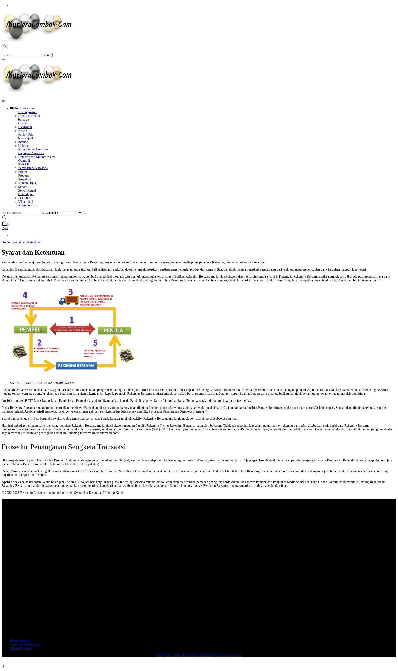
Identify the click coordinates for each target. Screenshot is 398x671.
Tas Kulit (24, 198)
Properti (23, 175)
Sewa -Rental (27, 190)
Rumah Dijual (27, 183)
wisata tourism (27, 205)
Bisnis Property (20, 640)
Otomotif (24, 160)
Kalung (23, 145)
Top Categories (24, 108)
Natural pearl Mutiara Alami (36, 157)
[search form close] (3, 60)
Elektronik (25, 127)
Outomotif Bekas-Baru (25, 644)
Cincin (22, 123)
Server (22, 186)
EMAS (23, 130)
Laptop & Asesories (31, 153)
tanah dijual (25, 194)
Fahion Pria (25, 134)
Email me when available (180, 663)
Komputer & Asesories (33, 149)
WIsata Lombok (20, 648)
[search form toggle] (5, 46)
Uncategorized (27, 112)
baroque (23, 119)
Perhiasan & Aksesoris (33, 168)
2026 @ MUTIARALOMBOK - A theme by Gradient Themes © (199, 655)
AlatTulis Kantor (29, 116)
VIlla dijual (25, 201)
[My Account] (4, 218)
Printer (22, 172)
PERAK (23, 164)
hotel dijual (25, 138)
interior (23, 142)
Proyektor (24, 179)
